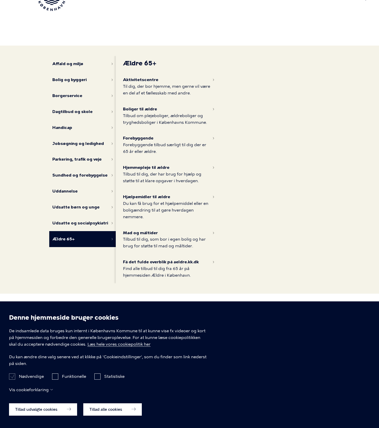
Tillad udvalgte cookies (37, 409)
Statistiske (114, 376)
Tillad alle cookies (106, 409)
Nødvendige (31, 376)
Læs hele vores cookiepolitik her (119, 344)
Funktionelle (74, 376)
